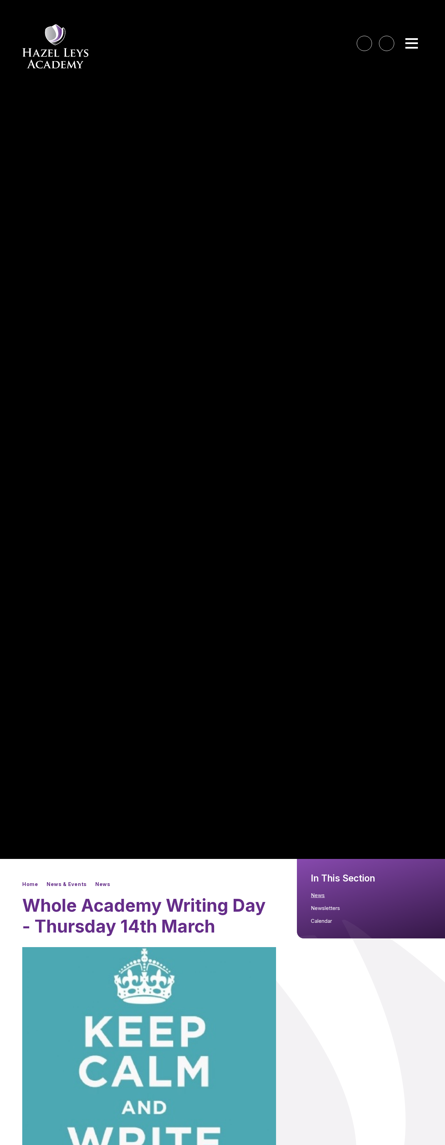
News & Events (67, 884)
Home (30, 884)
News (103, 884)
